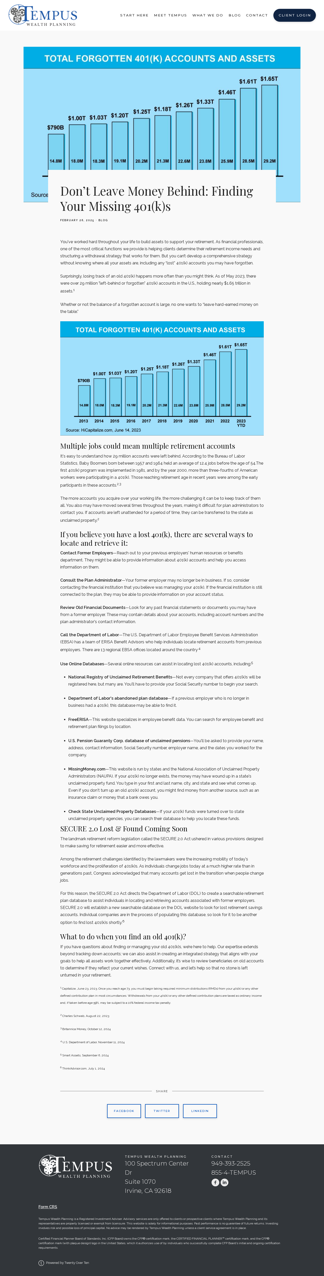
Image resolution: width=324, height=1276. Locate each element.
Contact (257, 15)
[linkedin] (224, 1182)
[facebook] (215, 1182)
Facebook (124, 1111)
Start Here (134, 15)
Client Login (295, 15)
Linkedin (200, 1111)
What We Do (207, 15)
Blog (235, 15)
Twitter (162, 1111)
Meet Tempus (170, 15)
